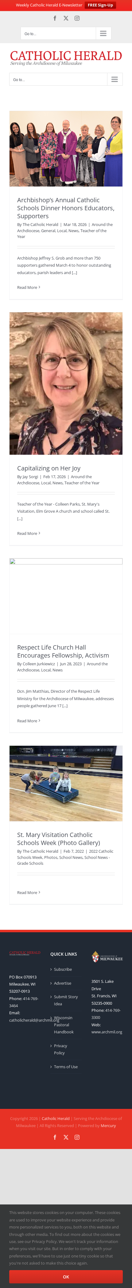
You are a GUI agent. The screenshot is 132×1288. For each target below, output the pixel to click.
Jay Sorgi (30, 476)
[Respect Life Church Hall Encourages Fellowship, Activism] (66, 596)
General (48, 230)
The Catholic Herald (40, 224)
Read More (27, 287)
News (73, 230)
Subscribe (63, 969)
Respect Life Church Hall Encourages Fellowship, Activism (63, 651)
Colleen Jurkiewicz (39, 664)
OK (66, 1277)
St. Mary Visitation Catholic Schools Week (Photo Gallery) (58, 839)
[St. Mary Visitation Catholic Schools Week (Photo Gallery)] (66, 783)
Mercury (108, 1125)
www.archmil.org (106, 1032)
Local (62, 230)
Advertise (62, 983)
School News (71, 857)
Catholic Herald (56, 1118)
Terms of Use (66, 1066)
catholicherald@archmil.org (34, 1020)
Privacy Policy (60, 1049)
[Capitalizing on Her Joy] (66, 383)
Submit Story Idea (66, 1000)
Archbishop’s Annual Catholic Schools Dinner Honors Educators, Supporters (66, 208)
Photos (50, 857)
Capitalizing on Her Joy (48, 468)
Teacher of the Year (81, 483)
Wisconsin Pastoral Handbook (64, 1025)
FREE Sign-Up (100, 5)
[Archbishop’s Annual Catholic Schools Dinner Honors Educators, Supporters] (66, 149)
